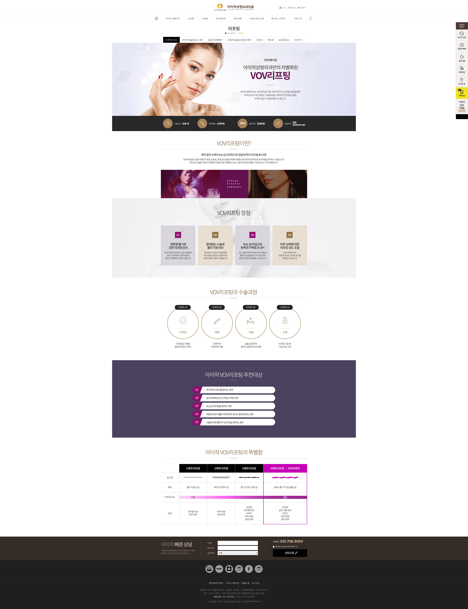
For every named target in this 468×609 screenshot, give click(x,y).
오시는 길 (462, 81)
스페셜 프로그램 (256, 18)
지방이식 (298, 39)
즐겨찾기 (303, 8)
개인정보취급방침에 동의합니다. (286, 546)
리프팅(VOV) (171, 39)
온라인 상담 (462, 35)
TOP (462, 116)
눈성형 (191, 18)
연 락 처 (210, 547)
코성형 (205, 18)
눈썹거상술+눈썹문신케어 (239, 39)
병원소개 (245, 582)
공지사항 (462, 58)
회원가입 (293, 8)
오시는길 (255, 582)
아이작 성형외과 (172, 18)
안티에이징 (221, 18)
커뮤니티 (298, 18)
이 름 (209, 542)
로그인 (284, 8)
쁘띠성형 (238, 18)
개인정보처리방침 (216, 582)
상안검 (259, 39)
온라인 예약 (462, 47)
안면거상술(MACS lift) (192, 39)
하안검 (271, 39)
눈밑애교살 (284, 39)
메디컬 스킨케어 (278, 18)
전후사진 (462, 70)
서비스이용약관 (232, 582)
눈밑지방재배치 (215, 39)
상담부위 (211, 552)
